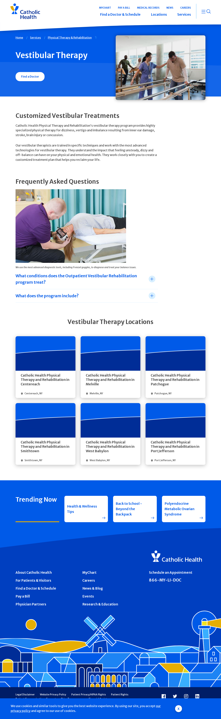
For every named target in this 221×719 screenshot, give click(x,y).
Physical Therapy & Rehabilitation (70, 37)
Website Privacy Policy (53, 694)
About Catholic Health (34, 572)
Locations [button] (159, 14)
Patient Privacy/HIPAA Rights (88, 694)
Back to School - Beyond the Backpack (129, 509)
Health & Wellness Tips (82, 509)
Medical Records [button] (148, 7)
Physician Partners (31, 604)
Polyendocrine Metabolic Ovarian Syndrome (179, 509)
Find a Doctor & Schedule (36, 588)
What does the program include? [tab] (47, 295)
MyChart (89, 572)
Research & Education (100, 604)
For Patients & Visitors (33, 580)
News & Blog (92, 588)
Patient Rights (119, 694)
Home (19, 37)
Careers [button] (185, 7)
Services (35, 37)
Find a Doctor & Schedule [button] (120, 14)
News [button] (169, 7)
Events (88, 596)
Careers (88, 580)
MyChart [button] (105, 7)
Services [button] (184, 14)
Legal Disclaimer (25, 694)
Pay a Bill (23, 596)
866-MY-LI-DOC (165, 580)
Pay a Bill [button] (124, 7)
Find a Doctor (30, 76)
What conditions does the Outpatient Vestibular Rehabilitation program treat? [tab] (76, 279)
